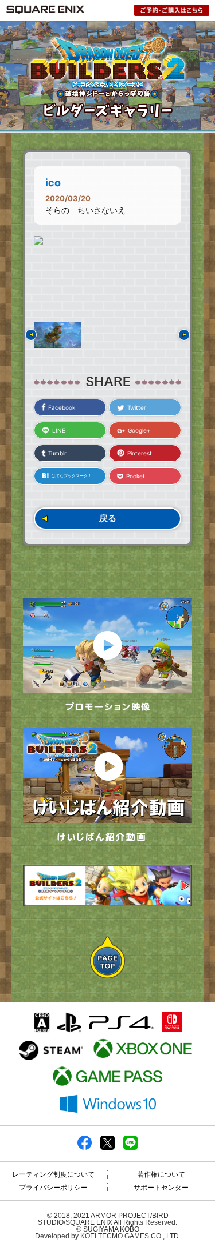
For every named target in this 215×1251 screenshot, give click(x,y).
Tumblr (57, 453)
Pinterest (139, 453)
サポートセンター (161, 1188)
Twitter (136, 407)
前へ (31, 335)
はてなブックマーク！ (72, 475)
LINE (58, 430)
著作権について (161, 1174)
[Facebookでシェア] (84, 1148)
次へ (184, 335)
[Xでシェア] (107, 1148)
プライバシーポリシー (53, 1188)
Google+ (139, 430)
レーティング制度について (53, 1174)
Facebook (61, 407)
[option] (107, 240)
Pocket (135, 476)
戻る (107, 518)
